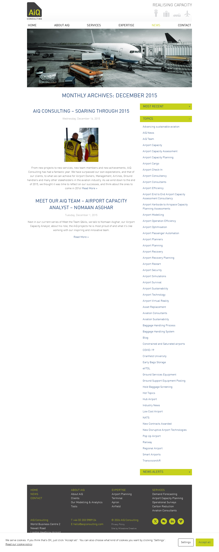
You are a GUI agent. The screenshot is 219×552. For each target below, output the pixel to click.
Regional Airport (153, 448)
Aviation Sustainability (156, 319)
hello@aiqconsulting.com (88, 524)
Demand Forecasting (164, 494)
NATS (146, 417)
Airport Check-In (153, 170)
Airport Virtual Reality (156, 301)
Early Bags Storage (154, 362)
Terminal (117, 498)
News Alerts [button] (153, 472)
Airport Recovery (153, 251)
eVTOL (146, 368)
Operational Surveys (164, 502)
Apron (115, 502)
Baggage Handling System (158, 331)
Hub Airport (150, 399)
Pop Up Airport (152, 436)
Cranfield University (154, 356)
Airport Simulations (154, 276)
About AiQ (61, 25)
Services (94, 25)
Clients (75, 498)
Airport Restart (152, 264)
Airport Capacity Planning (158, 157)
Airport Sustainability (155, 288)
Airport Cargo (151, 163)
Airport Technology (154, 295)
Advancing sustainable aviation (161, 126)
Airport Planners (153, 239)
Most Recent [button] (153, 106)
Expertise (126, 25)
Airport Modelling (153, 215)
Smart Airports (152, 454)
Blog (145, 338)
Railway (147, 442)
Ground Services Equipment (159, 374)
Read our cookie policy (18, 544)
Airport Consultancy (155, 176)
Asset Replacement (154, 307)
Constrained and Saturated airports (164, 344)
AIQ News (148, 133)
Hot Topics (149, 393)
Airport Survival (152, 282)
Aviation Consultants (155, 313)
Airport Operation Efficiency (159, 221)
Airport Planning (153, 245)
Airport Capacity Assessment (160, 151)
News (156, 25)
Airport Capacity (152, 145)
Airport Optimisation (155, 227)
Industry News (151, 405)
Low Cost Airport (153, 411)
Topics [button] (148, 118)
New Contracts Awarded (157, 424)
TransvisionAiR (152, 460)
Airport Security (152, 270)
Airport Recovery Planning (158, 258)
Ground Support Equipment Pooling (164, 381)
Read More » (89, 188)
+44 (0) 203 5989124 (84, 520)
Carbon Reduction (163, 506)
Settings (186, 542)
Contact (184, 25)
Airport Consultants (154, 182)
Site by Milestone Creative (124, 528)
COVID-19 (148, 350)
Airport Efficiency (153, 188)
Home (32, 25)
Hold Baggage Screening (157, 387)
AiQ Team (148, 139)
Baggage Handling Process (159, 325)
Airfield (116, 506)
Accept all (205, 542)
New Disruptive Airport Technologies (165, 430)
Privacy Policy (118, 524)
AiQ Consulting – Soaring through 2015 (81, 111)
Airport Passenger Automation (161, 233)
